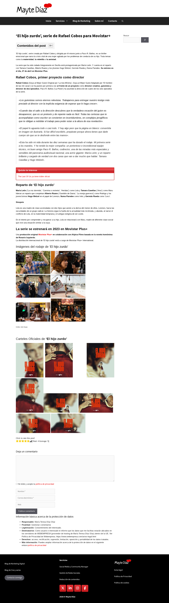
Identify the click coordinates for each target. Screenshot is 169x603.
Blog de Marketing (81, 21)
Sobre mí (99, 21)
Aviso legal (118, 570)
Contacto (112, 21)
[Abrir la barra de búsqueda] (122, 21)
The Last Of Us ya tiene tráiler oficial (34, 176)
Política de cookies (121, 583)
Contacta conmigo (14, 577)
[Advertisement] (136, 89)
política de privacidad (45, 484)
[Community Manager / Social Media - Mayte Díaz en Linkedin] (70, 588)
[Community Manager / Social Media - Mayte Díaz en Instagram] (77, 588)
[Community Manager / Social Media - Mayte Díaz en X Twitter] (62, 588)
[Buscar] (145, 40)
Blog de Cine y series (13, 570)
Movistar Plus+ (45, 234)
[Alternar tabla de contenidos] (49, 46)
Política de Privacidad (123, 576)
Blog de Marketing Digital (15, 563)
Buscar (126, 35)
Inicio (48, 21)
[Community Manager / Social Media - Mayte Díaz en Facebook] (85, 588)
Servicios (60, 21)
